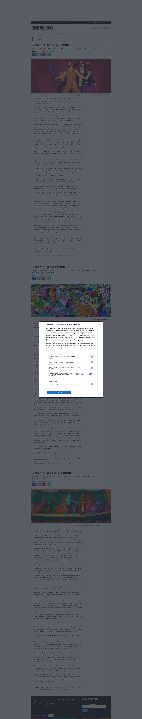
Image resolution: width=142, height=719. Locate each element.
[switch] (91, 357)
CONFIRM (59, 392)
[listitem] (71, 353)
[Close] (99, 324)
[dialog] (71, 359)
